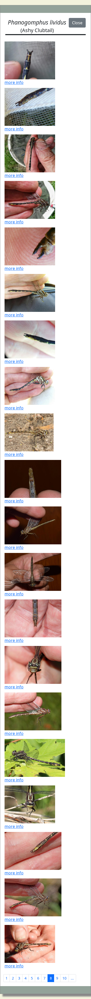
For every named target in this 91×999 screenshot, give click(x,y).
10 (64, 978)
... (72, 978)
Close (77, 23)
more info (14, 82)
